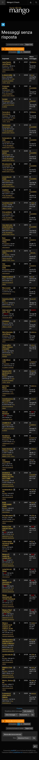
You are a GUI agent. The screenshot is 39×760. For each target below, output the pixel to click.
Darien (5, 645)
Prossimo (26, 52)
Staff (5, 415)
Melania (6, 116)
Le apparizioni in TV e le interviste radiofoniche (8, 484)
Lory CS (6, 290)
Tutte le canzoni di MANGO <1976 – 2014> (8, 80)
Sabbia (5, 630)
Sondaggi (4, 551)
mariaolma (7, 243)
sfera (5, 351)
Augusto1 (6, 439)
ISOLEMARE (7, 90)
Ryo (5, 547)
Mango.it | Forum (13, 2)
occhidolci (6, 363)
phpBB (13, 750)
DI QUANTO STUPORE (8, 367)
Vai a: (14, 738)
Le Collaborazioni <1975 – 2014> (8, 69)
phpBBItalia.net (18, 752)
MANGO (6, 314)
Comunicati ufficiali (7, 317)
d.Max (5, 204)
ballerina (6, 66)
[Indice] (19, 10)
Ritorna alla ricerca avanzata (14, 49)
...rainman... (7, 254)
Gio (5, 77)
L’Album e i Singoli (7, 208)
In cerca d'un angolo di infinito (7, 282)
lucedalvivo (7, 425)
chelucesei (7, 101)
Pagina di (28, 44)
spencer (6, 699)
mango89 (6, 480)
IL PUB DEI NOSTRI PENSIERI (7, 354)
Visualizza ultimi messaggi (18, 711)
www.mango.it (6, 247)
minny (5, 508)
